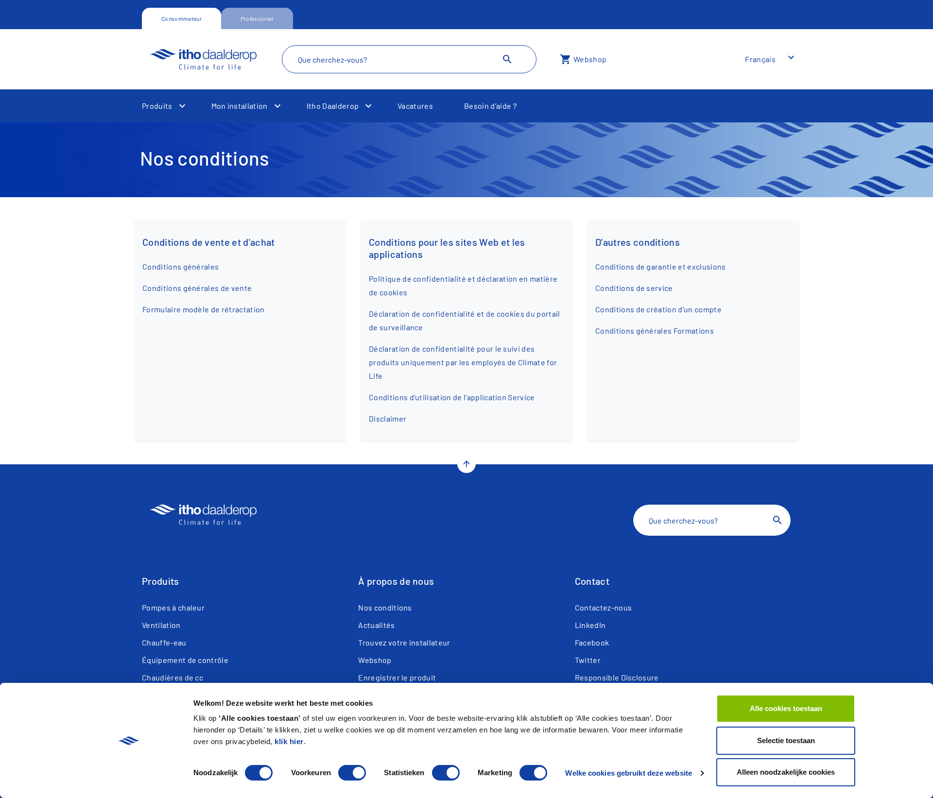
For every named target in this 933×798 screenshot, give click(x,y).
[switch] (352, 773)
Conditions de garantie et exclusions (660, 266)
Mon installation (239, 105)
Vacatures (415, 105)
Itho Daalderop (333, 105)
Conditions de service (634, 287)
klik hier (289, 741)
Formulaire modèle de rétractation (203, 309)
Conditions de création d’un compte (658, 309)
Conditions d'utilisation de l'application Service (452, 397)
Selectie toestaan (786, 740)
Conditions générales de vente (197, 287)
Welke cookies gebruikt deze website (628, 773)
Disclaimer (387, 418)
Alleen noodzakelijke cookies (786, 772)
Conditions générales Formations (654, 330)
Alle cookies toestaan (786, 708)
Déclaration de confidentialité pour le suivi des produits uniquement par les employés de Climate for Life (463, 362)
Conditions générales (180, 266)
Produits (157, 105)
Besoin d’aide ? (490, 105)
